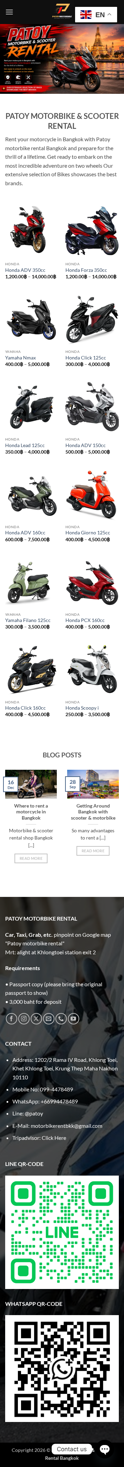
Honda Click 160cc (25, 708)
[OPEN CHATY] (104, 1449)
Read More (31, 858)
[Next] (117, 830)
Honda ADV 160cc (25, 532)
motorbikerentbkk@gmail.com (66, 1125)
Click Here (54, 1137)
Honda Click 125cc (85, 357)
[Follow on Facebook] (11, 1018)
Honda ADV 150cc (85, 445)
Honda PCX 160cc (85, 620)
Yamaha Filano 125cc (28, 620)
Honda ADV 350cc (25, 270)
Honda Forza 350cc (86, 270)
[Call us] (61, 1018)
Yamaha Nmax (20, 357)
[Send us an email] (48, 1018)
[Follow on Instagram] (24, 1018)
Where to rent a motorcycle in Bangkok (31, 812)
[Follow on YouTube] (73, 1018)
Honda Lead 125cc (25, 445)
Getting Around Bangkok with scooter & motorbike (93, 812)
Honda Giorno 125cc (87, 532)
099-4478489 (56, 1089)
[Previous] (6, 830)
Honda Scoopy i (82, 708)
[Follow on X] (36, 1018)
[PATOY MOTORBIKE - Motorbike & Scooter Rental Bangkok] (62, 12)
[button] (9, 11)
